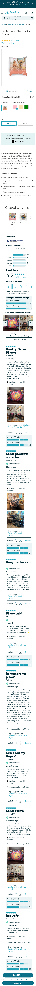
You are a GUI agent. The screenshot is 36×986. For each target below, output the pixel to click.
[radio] (15, 107)
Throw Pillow (11, 24)
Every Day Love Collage (13, 224)
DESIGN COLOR (19, 103)
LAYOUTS (5, 103)
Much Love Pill (23, 223)
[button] (2, 12)
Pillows (3, 24)
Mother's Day (21, 24)
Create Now (18, 983)
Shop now (22, 4)
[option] (5, 109)
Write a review (7, 43)
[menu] (29, 91)
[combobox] (18, 18)
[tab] (21, 88)
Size (3, 119)
